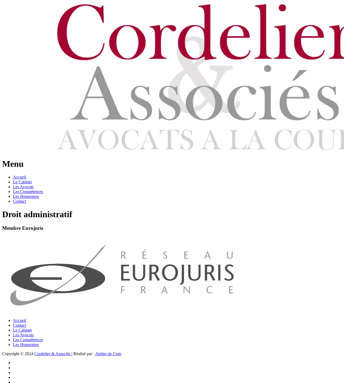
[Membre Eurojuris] (121, 311)
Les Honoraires (26, 196)
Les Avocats (23, 186)
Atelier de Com (108, 353)
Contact (19, 201)
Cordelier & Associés (52, 353)
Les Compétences (28, 191)
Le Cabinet (22, 182)
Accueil (19, 177)
